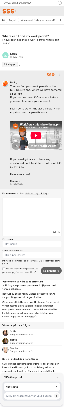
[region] (32, 47)
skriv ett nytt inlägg (36, 193)
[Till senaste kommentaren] (60, 20)
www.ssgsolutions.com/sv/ (17, 3)
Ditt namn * (8, 239)
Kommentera (51, 270)
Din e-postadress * (12, 250)
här (32, 316)
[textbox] (32, 213)
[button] (54, 232)
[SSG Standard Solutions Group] (3, 19)
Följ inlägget (10, 64)
